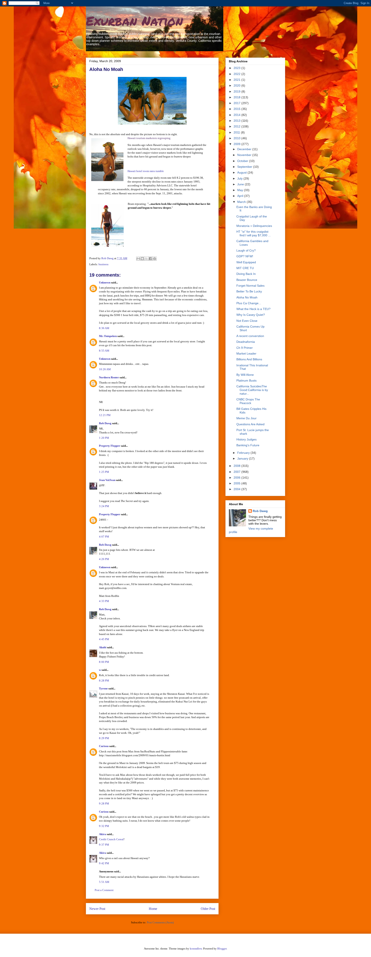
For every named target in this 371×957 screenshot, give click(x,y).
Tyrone (103, 688)
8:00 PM (104, 661)
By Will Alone (245, 374)
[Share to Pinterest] (154, 258)
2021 (237, 79)
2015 (237, 109)
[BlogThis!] (142, 258)
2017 (237, 103)
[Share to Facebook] (150, 258)
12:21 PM (105, 415)
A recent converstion (250, 336)
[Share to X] (146, 258)
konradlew (196, 948)
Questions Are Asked (250, 424)
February (244, 452)
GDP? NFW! (244, 256)
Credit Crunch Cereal (111, 839)
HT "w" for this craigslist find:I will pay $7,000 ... (253, 233)
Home (153, 909)
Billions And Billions (249, 359)
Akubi (102, 647)
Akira (102, 834)
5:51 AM (104, 882)
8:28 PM (104, 680)
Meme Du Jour (246, 418)
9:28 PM (104, 803)
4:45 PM (104, 639)
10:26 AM (105, 369)
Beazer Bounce (246, 280)
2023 (237, 68)
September (245, 166)
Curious (104, 746)
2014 (237, 115)
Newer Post (97, 909)
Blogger (222, 948)
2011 (237, 132)
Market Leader (246, 353)
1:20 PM (104, 437)
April (240, 196)
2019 (237, 91)
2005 (237, 483)
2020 (237, 85)
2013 (237, 120)
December (244, 149)
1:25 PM (104, 471)
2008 (237, 465)
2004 (237, 489)
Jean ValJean (107, 480)
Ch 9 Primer (244, 347)
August (242, 172)
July (240, 178)
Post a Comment (104, 890)
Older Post (208, 909)
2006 (237, 477)
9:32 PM (104, 826)
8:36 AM (104, 328)
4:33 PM (104, 601)
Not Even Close (246, 320)
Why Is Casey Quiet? (250, 314)
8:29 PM (104, 738)
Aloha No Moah (246, 297)
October (243, 161)
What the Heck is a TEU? (253, 309)
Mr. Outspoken (108, 336)
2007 (237, 471)
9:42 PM (104, 863)
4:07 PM (104, 536)
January (243, 458)
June (241, 184)
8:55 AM (104, 350)
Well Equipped (246, 262)
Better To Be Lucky (249, 291)
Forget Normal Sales (250, 285)
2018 (237, 97)
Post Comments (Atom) (160, 922)
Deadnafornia (245, 341)
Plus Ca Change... (248, 303)
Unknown (104, 282)
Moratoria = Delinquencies (254, 226)
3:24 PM (104, 506)
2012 (237, 126)
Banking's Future (247, 445)
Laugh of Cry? (246, 250)
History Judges (246, 439)
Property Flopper (109, 445)
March (242, 202)
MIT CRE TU (245, 268)
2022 (237, 74)
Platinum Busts (246, 380)
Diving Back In (246, 274)
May (240, 190)
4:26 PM (104, 559)
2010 (237, 138)
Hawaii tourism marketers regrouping (149, 138)
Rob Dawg (105, 423)
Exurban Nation (134, 20)
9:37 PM (104, 844)
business (103, 264)
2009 (237, 144)
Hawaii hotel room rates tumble (146, 171)
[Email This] (138, 258)
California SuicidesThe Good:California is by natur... (252, 390)
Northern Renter (109, 377)
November (244, 155)
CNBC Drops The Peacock (248, 401)
